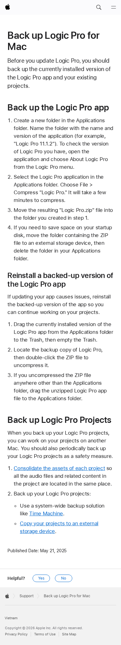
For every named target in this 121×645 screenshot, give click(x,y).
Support (27, 596)
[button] (98, 7)
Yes (41, 578)
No (63, 578)
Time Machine (46, 513)
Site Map (69, 634)
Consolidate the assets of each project (59, 468)
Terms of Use (45, 634)
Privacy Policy (16, 634)
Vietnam (11, 618)
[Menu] (113, 7)
